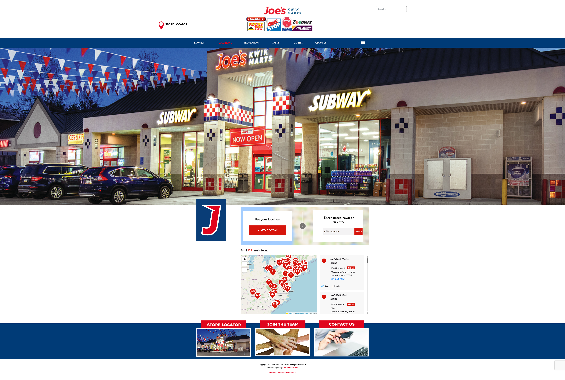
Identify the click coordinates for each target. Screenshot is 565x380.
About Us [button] (320, 42)
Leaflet (290, 313)
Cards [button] (275, 42)
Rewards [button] (199, 42)
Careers (298, 42)
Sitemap (272, 372)
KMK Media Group (290, 367)
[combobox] (338, 231)
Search (358, 231)
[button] (291, 275)
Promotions (252, 42)
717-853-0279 (338, 278)
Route (327, 286)
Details (337, 286)
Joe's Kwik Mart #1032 (338, 297)
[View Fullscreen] (244, 270)
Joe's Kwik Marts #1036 (339, 261)
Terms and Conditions (287, 372)
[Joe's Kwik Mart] (281, 18)
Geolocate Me (269, 230)
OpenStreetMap (302, 313)
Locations (225, 42)
